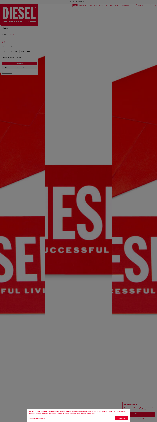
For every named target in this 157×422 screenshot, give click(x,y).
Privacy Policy (80, 413)
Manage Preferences (63, 413)
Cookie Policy (90, 413)
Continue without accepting (37, 418)
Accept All (122, 418)
